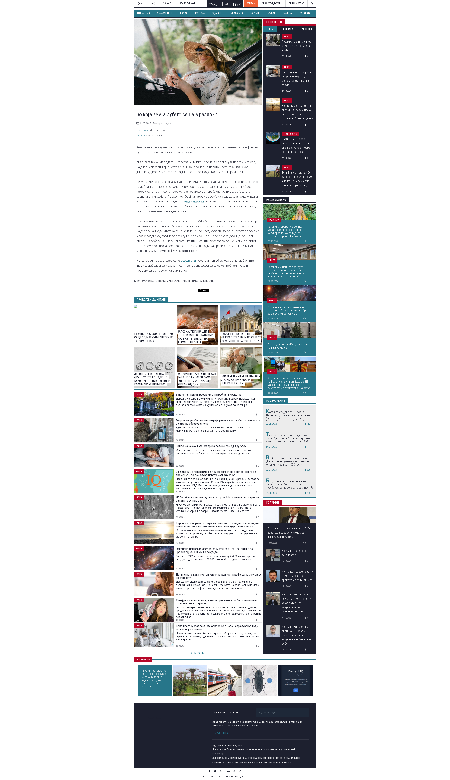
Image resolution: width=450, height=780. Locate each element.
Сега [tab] (270, 29)
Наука (183, 13)
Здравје (216, 13)
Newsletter (221, 733)
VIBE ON (251, 3)
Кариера (288, 13)
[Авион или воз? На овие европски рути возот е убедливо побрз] (225, 680)
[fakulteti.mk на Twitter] (215, 771)
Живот (271, 13)
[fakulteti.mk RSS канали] (240, 771)
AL (141, 3)
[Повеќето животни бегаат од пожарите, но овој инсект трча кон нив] (260, 680)
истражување (145, 281)
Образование (164, 13)
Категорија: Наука (162, 123)
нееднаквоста (193, 201)
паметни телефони (203, 281)
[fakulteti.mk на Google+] (222, 771)
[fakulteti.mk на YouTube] (234, 771)
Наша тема (143, 13)
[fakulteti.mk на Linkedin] (228, 771)
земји (186, 281)
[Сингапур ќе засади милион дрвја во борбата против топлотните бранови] (190, 680)
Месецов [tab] (307, 29)
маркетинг (220, 712)
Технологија (235, 13)
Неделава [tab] (287, 29)
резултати (188, 260)
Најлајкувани (143, 660)
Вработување (187, 3)
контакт (235, 712)
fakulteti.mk (154, 718)
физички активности (168, 281)
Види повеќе (198, 652)
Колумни (255, 13)
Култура (200, 13)
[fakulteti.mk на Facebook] (209, 771)
